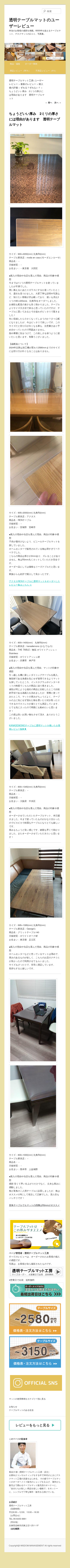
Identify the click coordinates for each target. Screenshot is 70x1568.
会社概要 (15, 1528)
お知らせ (13, 1406)
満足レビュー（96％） (20, 70)
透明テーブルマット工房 (21, 80)
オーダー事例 (31, 63)
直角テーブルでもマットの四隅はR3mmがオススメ (34, 1205)
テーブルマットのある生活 (21, 1409)
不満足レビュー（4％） (46, 70)
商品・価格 (15, 63)
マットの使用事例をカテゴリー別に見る (27, 1398)
